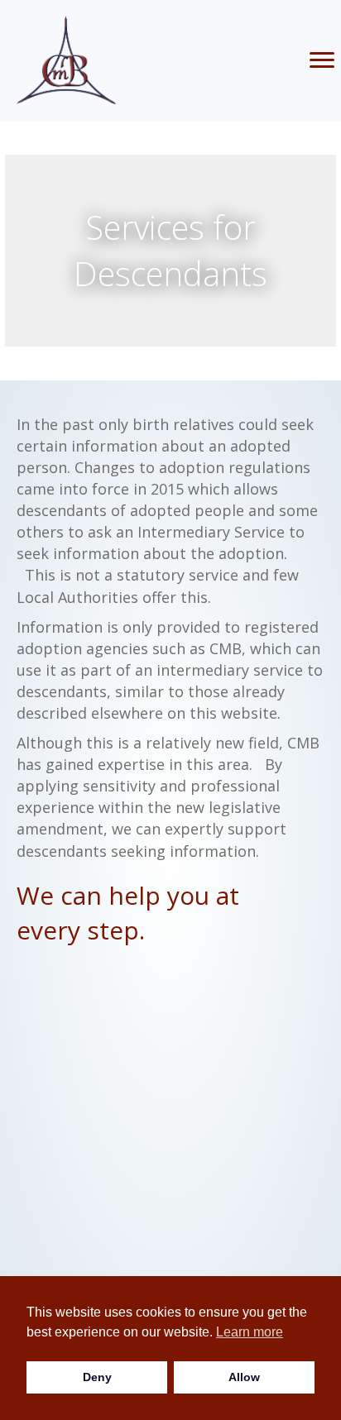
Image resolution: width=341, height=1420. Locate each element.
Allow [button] (244, 1377)
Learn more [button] (249, 1332)
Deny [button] (97, 1377)
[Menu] (322, 60)
